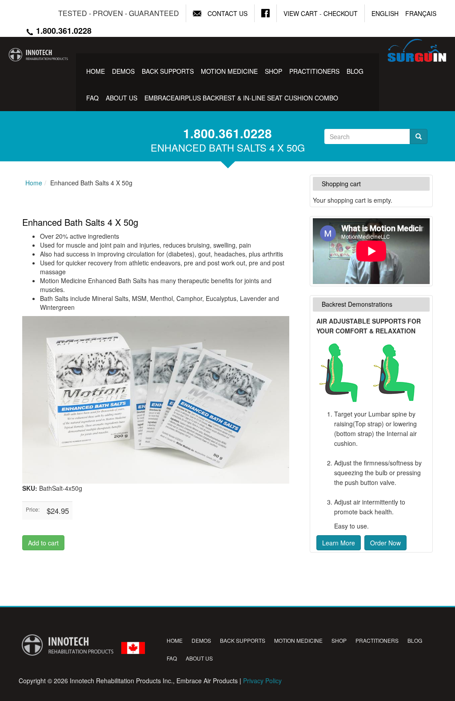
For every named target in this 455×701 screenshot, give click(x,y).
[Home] (38, 54)
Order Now (385, 542)
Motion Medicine (229, 71)
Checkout (340, 13)
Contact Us (227, 13)
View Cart (300, 13)
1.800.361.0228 (63, 30)
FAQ (92, 97)
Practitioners (314, 71)
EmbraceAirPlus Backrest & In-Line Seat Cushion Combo (241, 97)
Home (95, 71)
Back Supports (168, 71)
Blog (355, 71)
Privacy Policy (262, 680)
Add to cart (43, 542)
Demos (123, 71)
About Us (121, 97)
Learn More (338, 542)
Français (420, 13)
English (385, 13)
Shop (273, 71)
